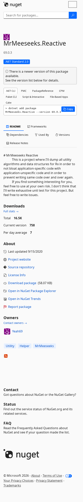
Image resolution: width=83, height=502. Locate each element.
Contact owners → (15, 323)
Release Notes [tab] (18, 143)
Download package (22, 283)
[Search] (73, 15)
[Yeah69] (7, 331)
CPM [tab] (61, 91)
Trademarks (12, 485)
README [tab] (15, 126)
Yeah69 (17, 331)
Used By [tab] (43, 135)
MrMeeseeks (44, 346)
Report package (19, 307)
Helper (25, 346)
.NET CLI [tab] (10, 91)
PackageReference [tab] (42, 91)
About (35, 475)
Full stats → (11, 211)
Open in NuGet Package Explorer (32, 291)
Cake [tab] (8, 102)
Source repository (21, 267)
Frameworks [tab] (38, 126)
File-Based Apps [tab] (59, 97)
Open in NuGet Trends (24, 299)
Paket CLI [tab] (11, 97)
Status (9, 404)
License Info (17, 275)
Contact (11, 389)
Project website (19, 259)
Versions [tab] (64, 135)
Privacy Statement (49, 480)
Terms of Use (52, 475)
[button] (68, 109)
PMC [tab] (23, 91)
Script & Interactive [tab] (33, 97)
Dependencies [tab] (18, 135)
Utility (10, 346)
